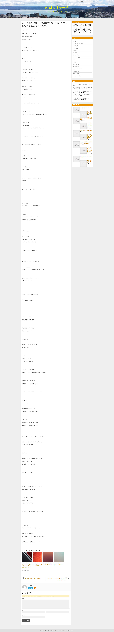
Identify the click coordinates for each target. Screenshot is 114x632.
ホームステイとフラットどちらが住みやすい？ (48, 564)
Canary (62, 630)
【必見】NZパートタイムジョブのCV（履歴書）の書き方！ (89, 125)
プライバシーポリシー (77, 75)
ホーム (74, 41)
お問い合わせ (76, 73)
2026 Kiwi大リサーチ (45, 630)
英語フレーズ (76, 64)
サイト (23, 615)
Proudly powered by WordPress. (55, 630)
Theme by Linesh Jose (69, 630)
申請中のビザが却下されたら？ (89, 161)
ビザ (74, 59)
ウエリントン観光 (77, 57)
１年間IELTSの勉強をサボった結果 (80, 84)
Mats (33, 29)
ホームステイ (38, 29)
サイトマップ (76, 66)
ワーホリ (75, 50)
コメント (23, 598)
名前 (23, 610)
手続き (74, 62)
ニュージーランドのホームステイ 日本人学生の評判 (58, 564)
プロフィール (76, 71)
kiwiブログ (75, 45)
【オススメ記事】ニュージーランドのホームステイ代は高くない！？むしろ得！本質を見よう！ (26, 565)
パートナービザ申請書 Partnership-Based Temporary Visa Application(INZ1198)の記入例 (86, 142)
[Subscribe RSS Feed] (35, 588)
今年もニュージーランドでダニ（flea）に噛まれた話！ (89, 136)
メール (47, 610)
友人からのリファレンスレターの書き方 (89, 112)
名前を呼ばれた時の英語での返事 (86, 130)
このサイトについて (77, 68)
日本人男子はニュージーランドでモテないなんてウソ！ (86, 118)
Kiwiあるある (76, 48)
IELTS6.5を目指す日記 (78, 43)
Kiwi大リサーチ (57, 8)
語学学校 (75, 52)
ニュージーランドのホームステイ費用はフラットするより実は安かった (37, 564)
